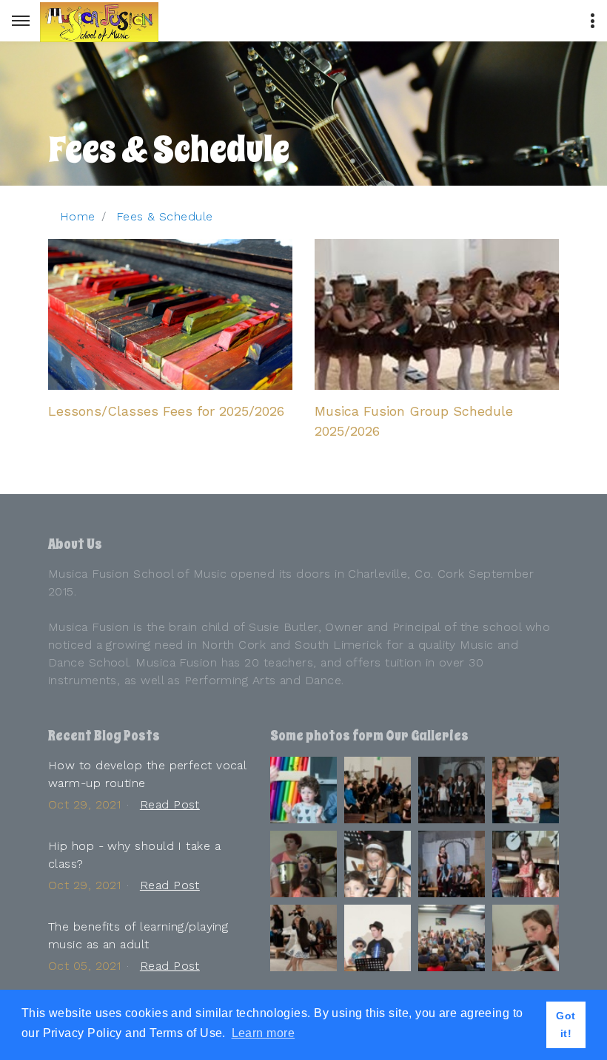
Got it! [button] (565, 1024)
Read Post (170, 804)
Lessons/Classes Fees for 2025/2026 (166, 411)
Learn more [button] (263, 1033)
